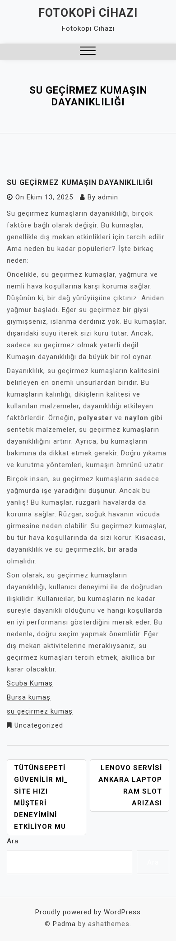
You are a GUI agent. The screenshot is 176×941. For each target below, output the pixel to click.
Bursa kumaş (29, 697)
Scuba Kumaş (30, 683)
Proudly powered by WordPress (88, 912)
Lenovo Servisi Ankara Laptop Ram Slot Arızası (130, 785)
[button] (88, 52)
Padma (64, 924)
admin (108, 197)
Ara (13, 841)
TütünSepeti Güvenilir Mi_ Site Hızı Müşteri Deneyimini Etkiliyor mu (41, 797)
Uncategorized (38, 725)
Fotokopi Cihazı (88, 12)
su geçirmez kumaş (40, 711)
